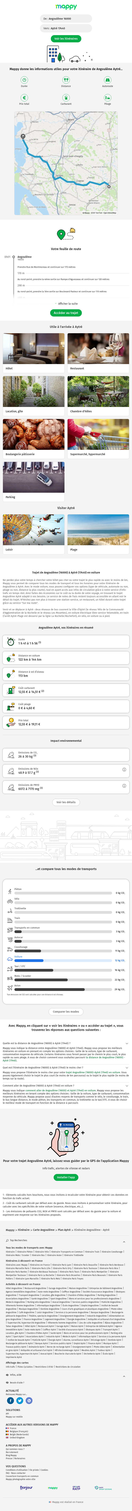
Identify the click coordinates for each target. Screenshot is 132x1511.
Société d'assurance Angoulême (98, 1292)
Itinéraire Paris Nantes (16, 1272)
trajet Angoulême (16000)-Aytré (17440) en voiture (93, 1072)
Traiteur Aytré (104, 1350)
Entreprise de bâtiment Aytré (99, 1326)
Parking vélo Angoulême (38, 1302)
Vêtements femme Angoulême (20, 1305)
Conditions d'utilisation (17, 1470)
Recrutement (12, 1452)
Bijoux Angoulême (113, 1323)
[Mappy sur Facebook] (10, 1400)
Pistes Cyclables (25, 1367)
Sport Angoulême (58, 1298)
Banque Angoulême (100, 1312)
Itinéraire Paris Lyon (61, 1265)
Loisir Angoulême (45, 1312)
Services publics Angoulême (85, 1302)
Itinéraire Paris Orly (62, 1268)
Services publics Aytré (60, 1343)
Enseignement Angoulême (72, 1316)
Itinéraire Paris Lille (41, 1268)
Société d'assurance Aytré (70, 1329)
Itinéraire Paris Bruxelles (68, 1275)
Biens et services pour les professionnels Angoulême (94, 1298)
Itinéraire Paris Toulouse (85, 1268)
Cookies (44, 1470)
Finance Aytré (94, 1343)
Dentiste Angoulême (49, 1309)
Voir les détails (66, 802)
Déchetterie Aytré (92, 1354)
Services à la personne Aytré (112, 1336)
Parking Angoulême (107, 1295)
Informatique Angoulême (48, 1305)
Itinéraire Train (92, 1252)
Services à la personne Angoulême (72, 1312)
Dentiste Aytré (114, 1340)
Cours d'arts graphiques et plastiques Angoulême (85, 1309)
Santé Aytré (55, 1333)
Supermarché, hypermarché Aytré (22, 1354)
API (7, 1413)
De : (57, 18)
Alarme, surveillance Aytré (76, 1340)
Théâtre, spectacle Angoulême (43, 1316)
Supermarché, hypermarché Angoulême (26, 1323)
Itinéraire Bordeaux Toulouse (43, 1272)
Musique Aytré (110, 1343)
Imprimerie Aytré (14, 1357)
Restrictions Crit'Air (44, 1367)
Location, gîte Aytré (15, 1333)
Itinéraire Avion (54, 1255)
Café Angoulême (26, 1312)
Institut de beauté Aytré (19, 1340)
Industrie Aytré (53, 1336)
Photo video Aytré (102, 1347)
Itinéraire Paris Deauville (85, 1265)
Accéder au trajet (66, 313)
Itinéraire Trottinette (74, 1255)
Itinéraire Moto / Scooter (17, 1255)
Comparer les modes (66, 1011)
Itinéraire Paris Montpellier (94, 1272)
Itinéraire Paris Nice (109, 1268)
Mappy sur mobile (14, 1417)
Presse (9, 1458)
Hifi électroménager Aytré (67, 1350)
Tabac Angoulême (14, 1326)
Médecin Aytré (69, 1336)
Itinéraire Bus (38, 1255)
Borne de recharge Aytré (58, 1347)
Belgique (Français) (19, 1431)
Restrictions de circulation (68, 1367)
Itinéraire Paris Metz (50, 1278)
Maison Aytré (77, 1326)
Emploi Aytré (80, 1343)
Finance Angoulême (33, 1319)
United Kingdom (17, 1437)
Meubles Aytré (88, 1350)
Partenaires (19, 1458)
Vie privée (34, 1470)
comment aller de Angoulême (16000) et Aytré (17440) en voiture (60, 1090)
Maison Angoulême (78, 1288)
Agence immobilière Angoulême (21, 1292)
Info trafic (10, 1367)
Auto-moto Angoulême (48, 1292)
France (13, 1428)
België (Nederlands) (19, 1434)
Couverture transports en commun (22, 1476)
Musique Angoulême (28, 1309)
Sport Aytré (18, 1336)
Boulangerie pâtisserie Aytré (19, 1343)
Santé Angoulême (39, 1298)
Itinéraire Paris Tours (69, 1272)
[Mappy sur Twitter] (19, 1400)
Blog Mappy (11, 1455)
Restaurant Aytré (46, 1326)
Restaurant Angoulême (35, 1288)
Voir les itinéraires (66, 38)
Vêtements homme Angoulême (62, 1323)
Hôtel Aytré (30, 1326)
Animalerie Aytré (37, 1347)
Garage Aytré (62, 1326)
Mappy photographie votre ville (20, 1479)
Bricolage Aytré (98, 1340)
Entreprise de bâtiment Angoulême (105, 1288)
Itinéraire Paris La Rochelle (41, 1275)
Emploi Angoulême (90, 1305)
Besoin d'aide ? (17, 1382)
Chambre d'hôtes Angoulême (81, 1295)
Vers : (54, 28)
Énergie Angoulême (76, 1319)
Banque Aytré (41, 1343)
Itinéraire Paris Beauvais (94, 1275)
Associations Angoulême (17, 1298)
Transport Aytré (110, 1329)
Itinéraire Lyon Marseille (27, 1278)
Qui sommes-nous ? (15, 1449)
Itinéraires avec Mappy (17, 1265)
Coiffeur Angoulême (71, 1292)
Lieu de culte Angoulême (90, 1323)
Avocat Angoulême (61, 1302)
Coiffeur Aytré (49, 1329)
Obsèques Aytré (93, 1329)
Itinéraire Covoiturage (112, 1252)
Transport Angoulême (29, 1295)
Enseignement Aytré (82, 1347)
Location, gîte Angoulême (53, 1295)
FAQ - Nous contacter (16, 1473)
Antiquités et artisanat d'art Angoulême (106, 1319)
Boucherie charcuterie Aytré (68, 1354)
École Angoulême (71, 1305)
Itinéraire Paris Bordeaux (111, 1265)
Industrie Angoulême (97, 1316)
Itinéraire (10, 1252)
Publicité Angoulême (111, 1302)
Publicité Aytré (39, 1340)
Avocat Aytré (46, 1354)
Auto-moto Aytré (33, 1329)
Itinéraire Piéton (25, 1252)
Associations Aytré (35, 1336)
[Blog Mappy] (29, 1400)
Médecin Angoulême (15, 1302)
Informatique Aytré (87, 1336)
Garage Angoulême (58, 1288)
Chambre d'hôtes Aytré (37, 1333)
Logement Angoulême (55, 1319)
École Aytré (108, 1354)
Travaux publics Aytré (16, 1347)
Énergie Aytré (54, 1340)
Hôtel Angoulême (14, 1288)
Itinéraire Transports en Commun (67, 1252)
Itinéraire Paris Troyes (72, 1278)
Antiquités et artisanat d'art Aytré (36, 1350)
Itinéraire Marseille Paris (17, 1268)
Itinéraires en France (40, 1265)
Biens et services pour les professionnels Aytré (86, 1333)
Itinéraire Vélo (42, 1252)
